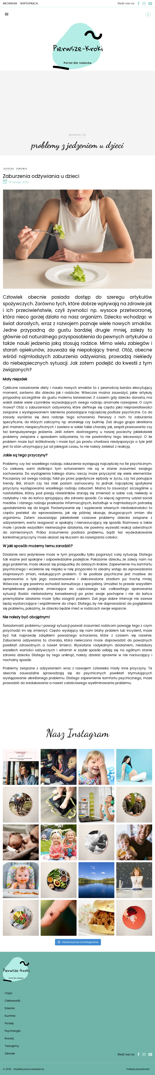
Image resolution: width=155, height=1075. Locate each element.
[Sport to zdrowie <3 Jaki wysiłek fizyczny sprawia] (21, 805)
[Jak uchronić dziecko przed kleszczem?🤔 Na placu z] (59, 918)
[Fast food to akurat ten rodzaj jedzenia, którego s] (96, 918)
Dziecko (9, 168)
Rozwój (9, 1038)
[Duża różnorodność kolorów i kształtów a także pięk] (96, 767)
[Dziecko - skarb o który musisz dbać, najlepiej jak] (96, 842)
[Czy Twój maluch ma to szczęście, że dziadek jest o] (134, 805)
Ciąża (8, 993)
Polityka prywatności (137, 1069)
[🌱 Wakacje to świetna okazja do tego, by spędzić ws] (59, 842)
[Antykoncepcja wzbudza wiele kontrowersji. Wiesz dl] (134, 918)
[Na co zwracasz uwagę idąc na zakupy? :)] (59, 880)
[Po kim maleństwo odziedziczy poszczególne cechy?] (21, 842)
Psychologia (12, 1031)
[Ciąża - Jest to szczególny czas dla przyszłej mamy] (134, 767)
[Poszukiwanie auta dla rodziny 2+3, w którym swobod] (59, 767)
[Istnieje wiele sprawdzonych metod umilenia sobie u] (134, 842)
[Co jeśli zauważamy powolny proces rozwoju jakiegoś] (59, 805)
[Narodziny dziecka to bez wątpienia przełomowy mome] (21, 880)
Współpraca (29, 3)
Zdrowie (21, 168)
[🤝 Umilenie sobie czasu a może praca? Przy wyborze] (96, 805)
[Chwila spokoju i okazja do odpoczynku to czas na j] (96, 880)
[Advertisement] (77, 104)
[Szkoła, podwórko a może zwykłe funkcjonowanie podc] (134, 880)
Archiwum (10, 3)
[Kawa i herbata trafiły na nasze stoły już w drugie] (21, 767)
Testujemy (12, 1046)
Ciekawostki (12, 1001)
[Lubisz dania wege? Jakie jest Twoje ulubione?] (21, 918)
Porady (9, 1023)
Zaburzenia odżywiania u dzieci (41, 176)
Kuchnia (10, 1016)
